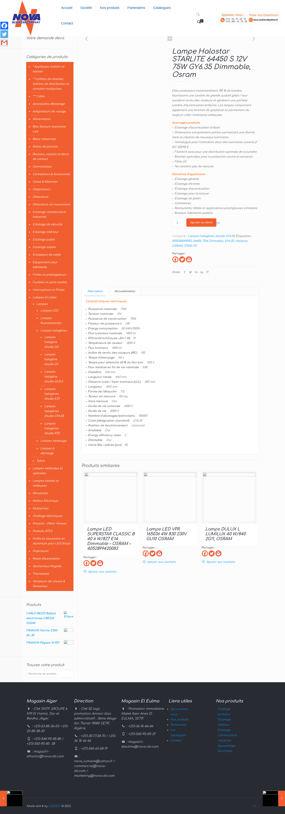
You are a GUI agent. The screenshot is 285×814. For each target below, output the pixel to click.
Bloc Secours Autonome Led (49, 129)
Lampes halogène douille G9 (51, 359)
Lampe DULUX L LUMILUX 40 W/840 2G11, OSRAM (225, 534)
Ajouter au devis (201, 222)
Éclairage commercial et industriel (227, 735)
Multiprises (40, 508)
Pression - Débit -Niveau (49, 523)
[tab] (95, 291)
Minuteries (40, 493)
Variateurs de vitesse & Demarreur (49, 584)
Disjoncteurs (41, 189)
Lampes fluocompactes (50, 321)
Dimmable (216, 241)
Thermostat (41, 573)
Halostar (241, 241)
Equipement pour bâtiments (45, 265)
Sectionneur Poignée (47, 566)
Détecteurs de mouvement (51, 204)
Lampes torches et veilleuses (46, 483)
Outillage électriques (47, 516)
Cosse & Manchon (45, 181)
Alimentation (41, 119)
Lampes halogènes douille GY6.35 (211, 236)
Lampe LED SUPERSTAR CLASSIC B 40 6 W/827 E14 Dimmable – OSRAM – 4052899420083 (111, 539)
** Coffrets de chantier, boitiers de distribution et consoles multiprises (51, 84)
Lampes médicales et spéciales (48, 471)
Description (95, 291)
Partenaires (178, 724)
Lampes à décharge (47, 451)
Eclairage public (44, 239)
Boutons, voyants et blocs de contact (51, 157)
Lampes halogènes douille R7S (52, 428)
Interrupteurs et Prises (48, 289)
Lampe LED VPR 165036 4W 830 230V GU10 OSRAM (166, 534)
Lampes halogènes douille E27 (52, 394)
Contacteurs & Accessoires (51, 174)
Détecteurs (40, 196)
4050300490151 (182, 241)
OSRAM (177, 245)
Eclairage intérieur (45, 232)
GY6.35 (229, 241)
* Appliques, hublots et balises (48, 69)
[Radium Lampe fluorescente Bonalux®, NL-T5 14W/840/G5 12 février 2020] (274, 798)
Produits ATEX (42, 531)
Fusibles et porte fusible (50, 282)
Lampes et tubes (44, 297)
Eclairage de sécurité (47, 224)
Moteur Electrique (45, 500)
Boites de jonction (45, 146)
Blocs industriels (44, 139)
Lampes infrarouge (53, 440)
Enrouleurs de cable (47, 254)
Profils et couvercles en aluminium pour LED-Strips (51, 541)
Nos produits (179, 719)
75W (205, 241)
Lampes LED (49, 310)
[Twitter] (182, 259)
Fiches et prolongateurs (49, 274)
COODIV (54, 806)
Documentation (125, 291)
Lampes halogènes (53, 330)
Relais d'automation (46, 558)
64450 (197, 241)
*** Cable (38, 96)
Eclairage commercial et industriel (49, 214)
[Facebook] (175, 259)
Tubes (40, 460)
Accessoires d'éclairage (49, 103)
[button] (218, 223)
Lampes (42, 304)
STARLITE (190, 245)
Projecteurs (40, 551)
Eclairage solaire (44, 247)
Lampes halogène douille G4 (51, 342)
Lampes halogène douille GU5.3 (53, 376)
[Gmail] (189, 259)
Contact (175, 740)
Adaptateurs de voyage (49, 111)
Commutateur (42, 166)
